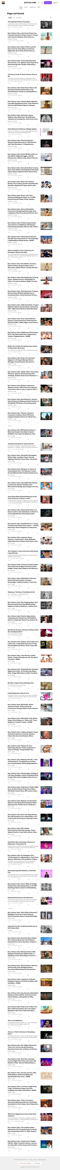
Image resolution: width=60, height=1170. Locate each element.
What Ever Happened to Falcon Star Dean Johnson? (22, 1115)
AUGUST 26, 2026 (12, 66)
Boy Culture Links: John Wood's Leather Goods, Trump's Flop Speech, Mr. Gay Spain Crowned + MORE (23, 657)
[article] (30, 25)
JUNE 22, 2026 (11, 1065)
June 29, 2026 (11, 944)
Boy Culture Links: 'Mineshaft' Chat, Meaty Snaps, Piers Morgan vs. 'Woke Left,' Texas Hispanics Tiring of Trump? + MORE (22, 720)
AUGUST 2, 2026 (12, 405)
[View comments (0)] (18, 29)
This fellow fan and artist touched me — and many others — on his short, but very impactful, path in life (23, 1023)
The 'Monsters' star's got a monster (16, 685)
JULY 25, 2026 (11, 529)
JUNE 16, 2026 (11, 1147)
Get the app (37, 1163)
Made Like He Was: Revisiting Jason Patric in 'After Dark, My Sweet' (22, 347)
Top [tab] (14, 17)
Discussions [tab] (19, 17)
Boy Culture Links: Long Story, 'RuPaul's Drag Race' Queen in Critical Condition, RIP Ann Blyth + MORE (22, 981)
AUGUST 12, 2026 (12, 269)
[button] (21, 7)
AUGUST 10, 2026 (12, 297)
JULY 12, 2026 (11, 738)
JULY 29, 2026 (11, 475)
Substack (23, 1167)
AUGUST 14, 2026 (12, 242)
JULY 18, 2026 (11, 647)
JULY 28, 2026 (11, 488)
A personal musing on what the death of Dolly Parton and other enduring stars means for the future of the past (22, 24)
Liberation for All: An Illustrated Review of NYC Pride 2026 (22, 927)
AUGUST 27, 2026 (12, 53)
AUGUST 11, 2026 (12, 283)
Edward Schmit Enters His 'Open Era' (20, 898)
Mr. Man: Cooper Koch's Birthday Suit (21, 683)
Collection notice (42, 1159)
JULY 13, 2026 (11, 724)
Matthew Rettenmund (17, 27)
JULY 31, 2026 (11, 436)
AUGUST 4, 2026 (12, 377)
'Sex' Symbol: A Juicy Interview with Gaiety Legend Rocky (23, 552)
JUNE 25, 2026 (11, 999)
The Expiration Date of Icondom (19, 22)
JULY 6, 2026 (11, 820)
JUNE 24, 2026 (11, 1012)
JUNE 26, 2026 (11, 985)
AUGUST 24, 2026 (12, 107)
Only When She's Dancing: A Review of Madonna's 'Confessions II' (21, 843)
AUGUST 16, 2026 (12, 215)
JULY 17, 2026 (11, 661)
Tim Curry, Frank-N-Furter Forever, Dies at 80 (22, 75)
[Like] (9, 29)
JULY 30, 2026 (11, 461)
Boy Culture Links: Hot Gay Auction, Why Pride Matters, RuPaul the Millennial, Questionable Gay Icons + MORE (22, 1074)
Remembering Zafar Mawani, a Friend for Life (22, 871)
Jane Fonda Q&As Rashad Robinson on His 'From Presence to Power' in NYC (22, 497)
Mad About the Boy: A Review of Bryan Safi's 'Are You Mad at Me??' (23, 631)
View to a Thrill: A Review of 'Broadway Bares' (21, 1033)
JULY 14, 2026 (11, 710)
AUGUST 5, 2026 (12, 364)
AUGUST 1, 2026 (12, 419)
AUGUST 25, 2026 (12, 93)
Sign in (55, 2)
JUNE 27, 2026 (11, 957)
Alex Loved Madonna (15, 1020)
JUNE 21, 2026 (11, 1078)
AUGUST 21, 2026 (12, 146)
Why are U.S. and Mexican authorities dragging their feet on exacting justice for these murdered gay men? (23, 131)
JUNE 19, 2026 (11, 1106)
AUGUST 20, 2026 (12, 160)
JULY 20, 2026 (11, 622)
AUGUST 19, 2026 (12, 173)
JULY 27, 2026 (11, 515)
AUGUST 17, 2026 (12, 201)
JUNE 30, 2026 (11, 918)
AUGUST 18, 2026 (12, 187)
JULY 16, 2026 (11, 675)
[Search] (38, 2)
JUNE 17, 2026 (11, 1133)
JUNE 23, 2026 (11, 1051)
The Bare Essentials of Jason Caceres (21, 444)
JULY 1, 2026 (11, 890)
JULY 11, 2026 (11, 751)
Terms (35, 1159)
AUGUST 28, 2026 (12, 39)
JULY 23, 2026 (11, 584)
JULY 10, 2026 (11, 765)
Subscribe (48, 2)
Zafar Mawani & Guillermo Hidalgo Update (22, 129)
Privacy (31, 1159)
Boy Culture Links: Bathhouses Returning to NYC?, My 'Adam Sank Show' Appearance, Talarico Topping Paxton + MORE (23, 334)
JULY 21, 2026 (11, 608)
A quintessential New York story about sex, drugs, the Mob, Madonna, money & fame (23, 555)
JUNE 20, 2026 (11, 1092)
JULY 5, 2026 (11, 834)
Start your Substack (26, 1163)
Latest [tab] (10, 17)
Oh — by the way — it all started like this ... (18, 594)
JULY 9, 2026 (11, 779)
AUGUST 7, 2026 (12, 324)
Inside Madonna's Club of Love (18, 693)
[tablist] (15, 17)
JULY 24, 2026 (11, 570)
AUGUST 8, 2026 (12, 311)
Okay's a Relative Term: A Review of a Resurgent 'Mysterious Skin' (21, 251)
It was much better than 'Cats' (15, 634)
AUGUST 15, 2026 (12, 228)
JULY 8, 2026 (11, 793)
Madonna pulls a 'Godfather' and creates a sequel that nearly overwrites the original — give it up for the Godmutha (23, 846)
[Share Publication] (42, 2)
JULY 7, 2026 (11, 806)
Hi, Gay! (10, 930)
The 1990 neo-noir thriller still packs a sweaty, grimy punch (23, 350)
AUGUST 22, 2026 (12, 121)
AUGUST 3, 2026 (12, 391)
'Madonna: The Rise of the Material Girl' (21, 592)
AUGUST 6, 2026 (12, 338)
